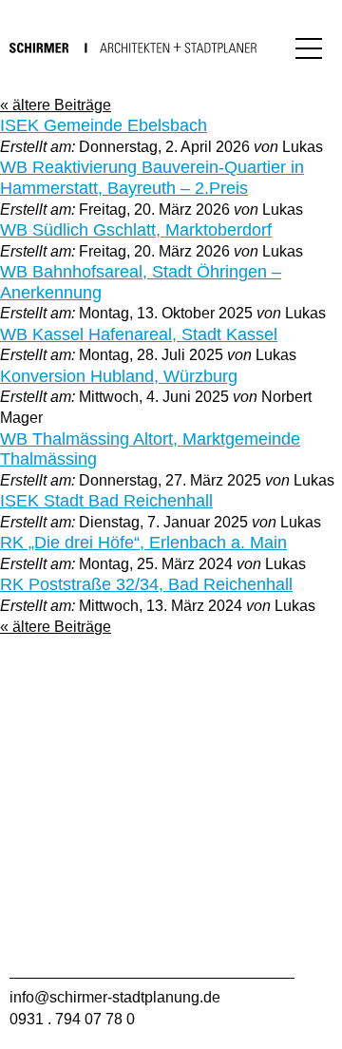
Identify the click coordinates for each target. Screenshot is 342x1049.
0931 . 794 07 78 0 (72, 1019)
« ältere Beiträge (55, 105)
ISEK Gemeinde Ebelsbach (103, 125)
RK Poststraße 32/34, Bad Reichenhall (146, 584)
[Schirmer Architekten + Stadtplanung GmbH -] (133, 45)
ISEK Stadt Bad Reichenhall (106, 500)
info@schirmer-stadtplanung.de (115, 997)
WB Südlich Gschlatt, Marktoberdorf (136, 229)
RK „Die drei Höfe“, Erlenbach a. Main (143, 542)
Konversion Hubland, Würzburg (119, 376)
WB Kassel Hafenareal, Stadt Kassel (138, 334)
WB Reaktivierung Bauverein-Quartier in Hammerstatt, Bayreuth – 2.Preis (152, 178)
